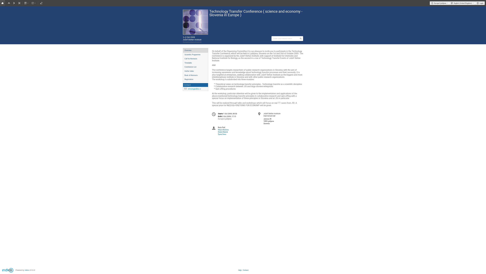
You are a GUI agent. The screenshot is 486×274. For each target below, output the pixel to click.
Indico (27, 270)
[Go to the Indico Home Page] (2, 3)
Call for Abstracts (191, 59)
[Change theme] (33, 3)
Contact (246, 270)
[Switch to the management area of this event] (41, 3)
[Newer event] (14, 3)
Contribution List (190, 67)
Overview (188, 50)
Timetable (188, 63)
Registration (189, 79)
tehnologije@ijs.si (194, 89)
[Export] (26, 3)
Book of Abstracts (191, 75)
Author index (189, 71)
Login (481, 3)
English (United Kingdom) (463, 3)
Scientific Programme (192, 55)
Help (239, 270)
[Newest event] (19, 3)
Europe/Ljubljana (440, 3)
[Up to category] (9, 3)
